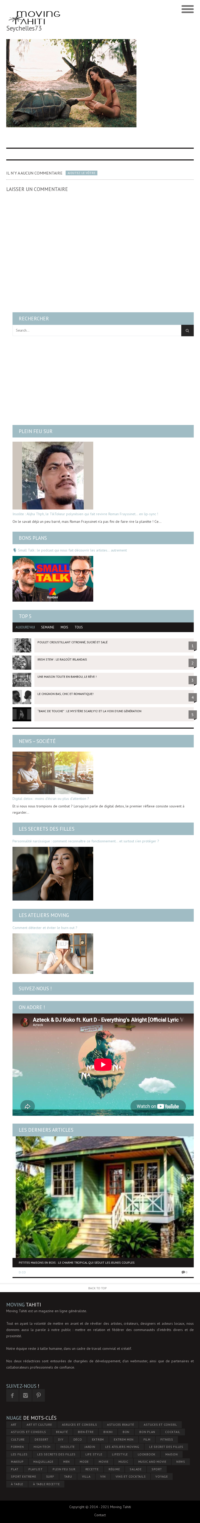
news (180, 1462)
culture (18, 1439)
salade (136, 1469)
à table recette (46, 1484)
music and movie (152, 1462)
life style (93, 1454)
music (123, 1462)
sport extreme (23, 1476)
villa (86, 1476)
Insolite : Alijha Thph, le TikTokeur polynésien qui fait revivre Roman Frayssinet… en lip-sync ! (85, 514)
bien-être (86, 1432)
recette (92, 1469)
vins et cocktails (131, 1476)
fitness (166, 1439)
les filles (19, 1454)
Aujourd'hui (25, 627)
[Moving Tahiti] (34, 9)
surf (50, 1476)
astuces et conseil (160, 1424)
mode (84, 1462)
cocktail (172, 1432)
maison (171, 1454)
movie (104, 1462)
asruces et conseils (79, 1424)
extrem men (124, 1439)
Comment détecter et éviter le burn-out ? (44, 927)
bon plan (147, 1432)
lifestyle (120, 1454)
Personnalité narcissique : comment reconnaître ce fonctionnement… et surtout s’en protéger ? (85, 841)
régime (114, 1469)
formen (17, 1447)
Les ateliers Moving (44, 915)
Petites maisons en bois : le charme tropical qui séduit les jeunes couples (77, 1262)
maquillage (43, 1462)
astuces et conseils (28, 1432)
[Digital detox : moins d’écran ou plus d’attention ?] (52, 773)
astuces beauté (120, 1424)
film (147, 1439)
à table (17, 1484)
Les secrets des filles (46, 829)
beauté (62, 1432)
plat (14, 1469)
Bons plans (33, 538)
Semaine (47, 627)
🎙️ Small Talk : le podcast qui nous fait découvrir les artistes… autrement (69, 550)
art (14, 1424)
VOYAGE (161, 1476)
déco (77, 1439)
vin (102, 1476)
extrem (98, 1439)
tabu (68, 1476)
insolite (67, 1447)
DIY (60, 1439)
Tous (78, 627)
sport (157, 1469)
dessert (41, 1439)
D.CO (22, 1272)
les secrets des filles (56, 1454)
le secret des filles (166, 1447)
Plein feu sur (36, 431)
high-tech (42, 1447)
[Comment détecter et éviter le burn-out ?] (52, 953)
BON (126, 1432)
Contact (100, 1515)
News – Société (37, 741)
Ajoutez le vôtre (81, 173)
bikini (108, 1432)
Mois (64, 627)
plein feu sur (64, 1469)
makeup (17, 1462)
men (66, 1462)
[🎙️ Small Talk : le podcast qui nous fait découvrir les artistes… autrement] (52, 578)
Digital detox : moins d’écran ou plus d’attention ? (50, 798)
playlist (35, 1469)
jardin (90, 1447)
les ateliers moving (122, 1447)
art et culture (39, 1424)
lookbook (146, 1454)
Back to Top (97, 1288)
